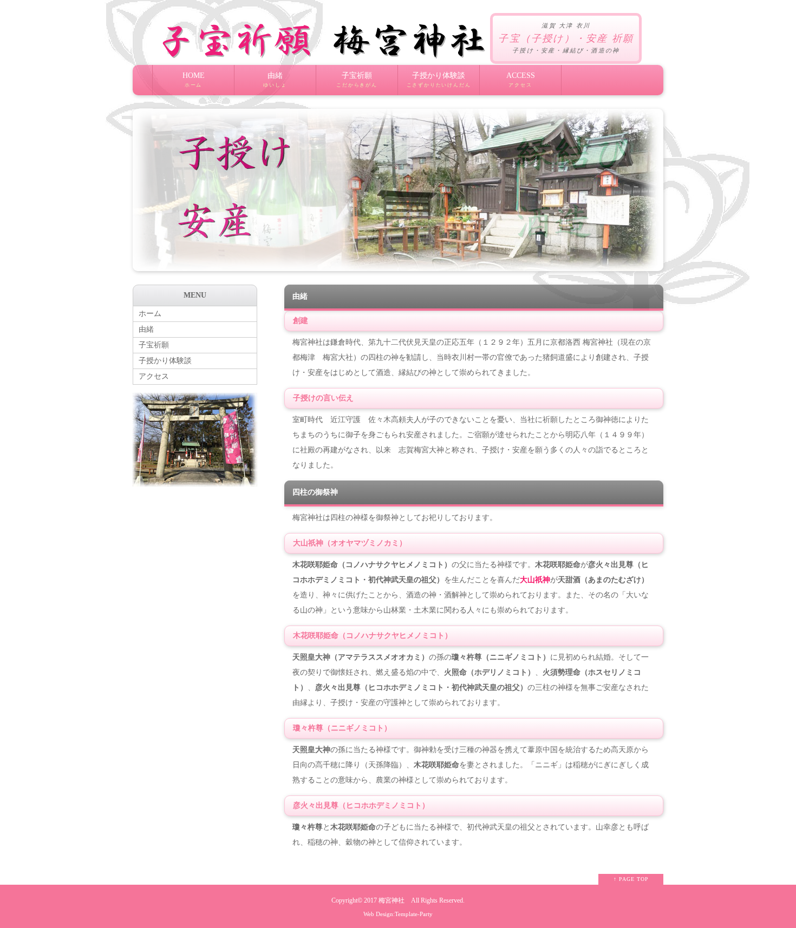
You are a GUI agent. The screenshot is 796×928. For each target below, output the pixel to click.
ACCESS (520, 79)
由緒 (274, 79)
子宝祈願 (356, 79)
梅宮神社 (391, 900)
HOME (193, 79)
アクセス (154, 376)
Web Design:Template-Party (398, 914)
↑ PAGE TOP (631, 879)
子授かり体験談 (439, 79)
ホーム (150, 314)
